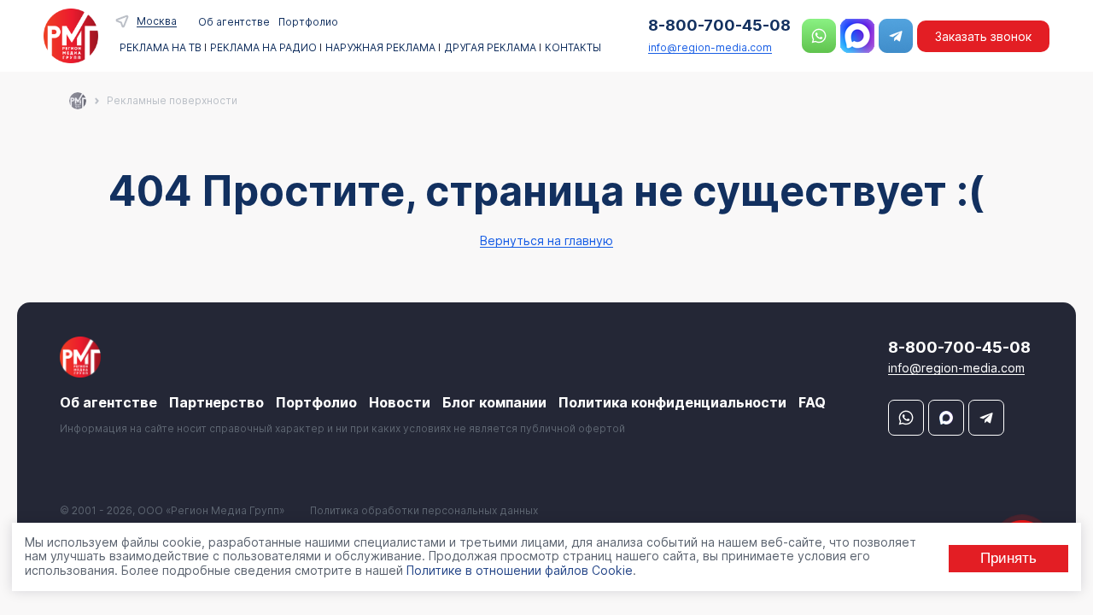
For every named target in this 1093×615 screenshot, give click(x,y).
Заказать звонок (983, 36)
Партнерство (216, 402)
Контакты (573, 48)
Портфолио (308, 21)
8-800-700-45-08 (719, 25)
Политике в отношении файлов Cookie (519, 570)
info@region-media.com (710, 47)
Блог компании (494, 402)
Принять (1008, 558)
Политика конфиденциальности (672, 402)
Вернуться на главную (546, 240)
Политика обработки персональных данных (424, 510)
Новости (399, 402)
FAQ (812, 402)
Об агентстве (234, 21)
